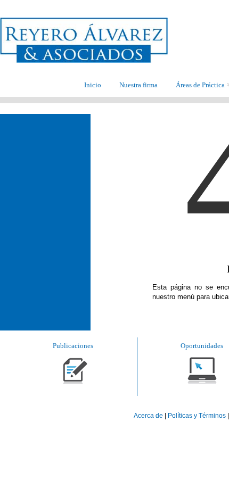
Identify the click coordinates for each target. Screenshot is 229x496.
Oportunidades (202, 346)
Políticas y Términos (197, 415)
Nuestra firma (138, 85)
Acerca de (149, 415)
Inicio (92, 85)
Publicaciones (73, 346)
